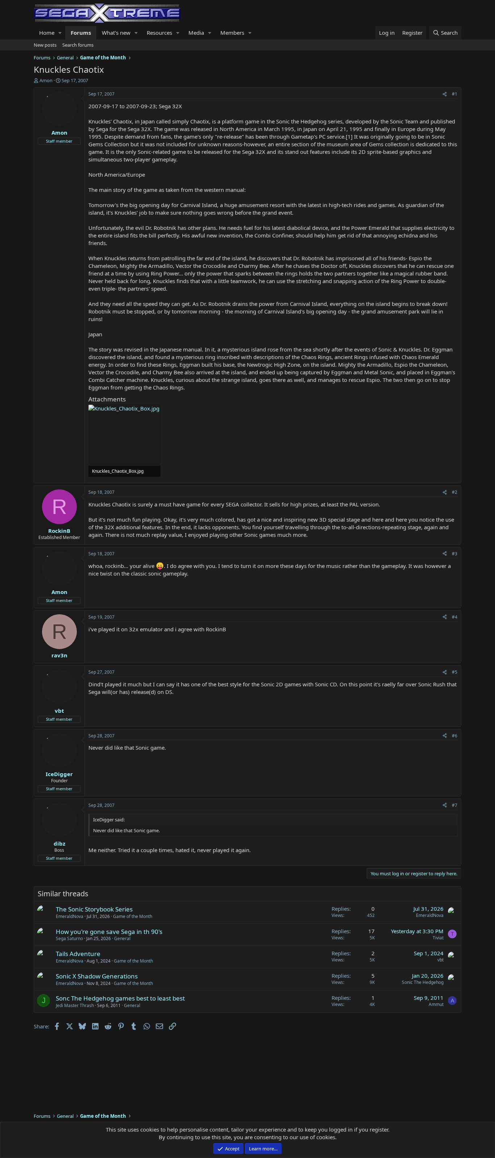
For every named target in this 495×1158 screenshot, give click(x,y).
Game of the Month (132, 916)
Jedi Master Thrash (75, 1005)
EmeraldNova (69, 916)
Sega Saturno (69, 938)
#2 (454, 492)
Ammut (436, 1004)
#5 (454, 672)
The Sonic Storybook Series (94, 909)
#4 (454, 617)
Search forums (77, 45)
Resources (159, 32)
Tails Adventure (78, 953)
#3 (454, 554)
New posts (45, 45)
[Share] (444, 94)
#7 (454, 805)
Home (46, 32)
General (122, 938)
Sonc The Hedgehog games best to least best (120, 998)
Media (196, 32)
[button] (60, 32)
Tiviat (438, 938)
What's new (116, 32)
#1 (454, 94)
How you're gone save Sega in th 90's (109, 931)
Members (232, 32)
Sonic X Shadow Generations (97, 976)
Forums (81, 32)
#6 (454, 736)
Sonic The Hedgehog (423, 982)
